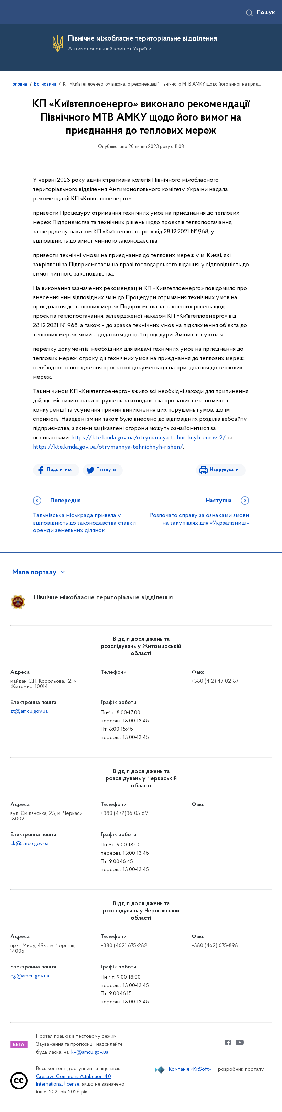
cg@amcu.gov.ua (29, 976)
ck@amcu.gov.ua (29, 843)
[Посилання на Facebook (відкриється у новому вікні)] (228, 1042)
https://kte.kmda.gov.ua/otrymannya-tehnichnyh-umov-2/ (148, 438)
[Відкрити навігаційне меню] (10, 12)
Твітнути (106, 469)
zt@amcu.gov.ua (29, 711)
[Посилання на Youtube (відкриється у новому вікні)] (240, 1042)
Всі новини (45, 84)
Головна (18, 84)
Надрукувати (224, 469)
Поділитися (60, 469)
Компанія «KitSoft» (190, 1069)
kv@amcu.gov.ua (89, 1052)
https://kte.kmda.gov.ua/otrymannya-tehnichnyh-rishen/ (108, 447)
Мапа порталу (34, 572)
